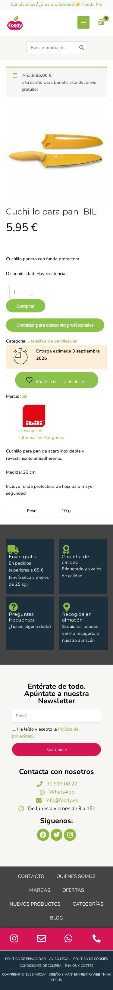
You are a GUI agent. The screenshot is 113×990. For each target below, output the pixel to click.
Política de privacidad (25, 959)
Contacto (31, 876)
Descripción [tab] (30, 431)
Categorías (88, 904)
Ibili (23, 396)
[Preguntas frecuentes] (13, 607)
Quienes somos (76, 876)
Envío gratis (22, 556)
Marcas (39, 890)
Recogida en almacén (77, 617)
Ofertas (73, 890)
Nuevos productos (35, 904)
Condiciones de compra (40, 965)
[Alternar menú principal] (83, 22)
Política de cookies (90, 959)
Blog (56, 918)
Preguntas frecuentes (21, 617)
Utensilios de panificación (52, 341)
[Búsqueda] (82, 48)
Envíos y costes (79, 965)
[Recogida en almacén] (66, 607)
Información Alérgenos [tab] (41, 437)
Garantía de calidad (75, 559)
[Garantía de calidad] (66, 549)
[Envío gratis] (13, 549)
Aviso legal (59, 959)
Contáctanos (23, 4)
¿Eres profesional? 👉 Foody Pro (70, 4)
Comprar (26, 306)
